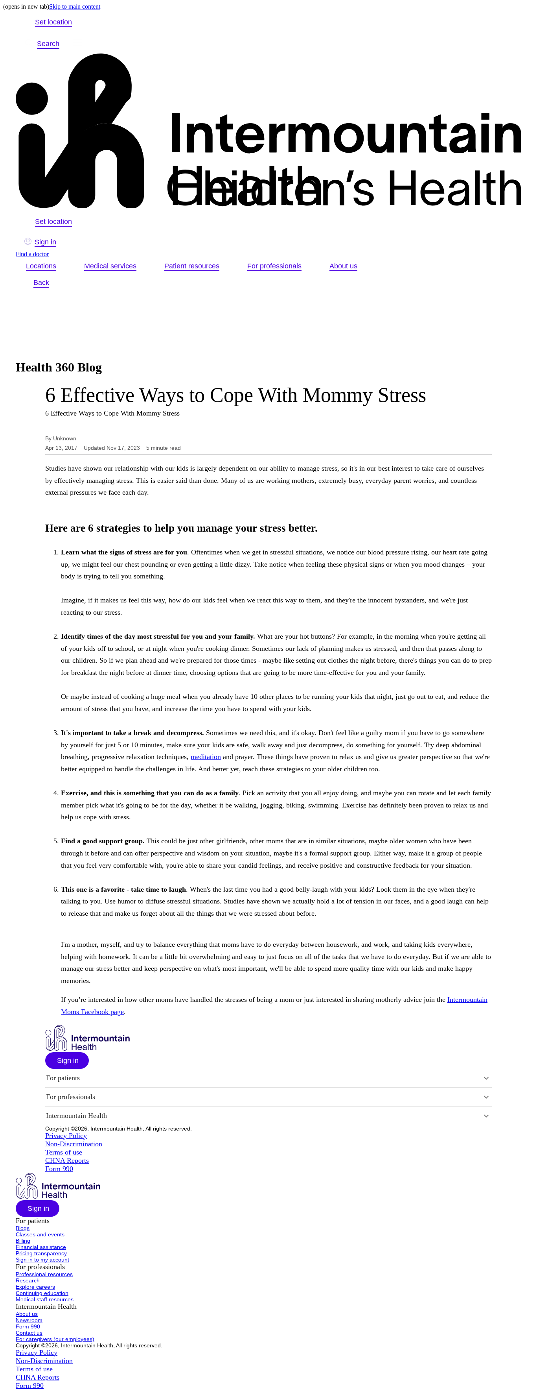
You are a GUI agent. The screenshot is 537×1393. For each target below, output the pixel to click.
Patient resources (191, 266)
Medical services (110, 266)
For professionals (274, 266)
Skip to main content (74, 6)
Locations (41, 266)
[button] (67, 1060)
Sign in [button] (45, 242)
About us (343, 266)
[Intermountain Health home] (268, 132)
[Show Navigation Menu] (77, 44)
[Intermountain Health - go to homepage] (87, 1048)
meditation (206, 757)
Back (41, 282)
